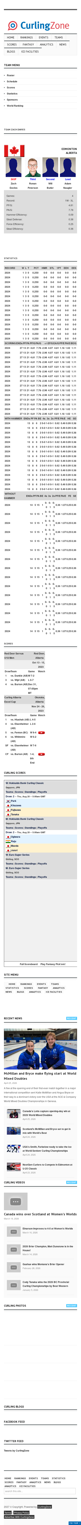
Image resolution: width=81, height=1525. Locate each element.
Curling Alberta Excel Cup (12, 699)
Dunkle (18, 675)
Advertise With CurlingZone (19, 1517)
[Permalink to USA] (14, 1148)
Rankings (26, 37)
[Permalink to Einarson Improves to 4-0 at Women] (14, 1231)
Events (43, 37)
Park (13, 801)
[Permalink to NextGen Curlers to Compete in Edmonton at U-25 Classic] (14, 1166)
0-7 (32, 680)
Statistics (12, 93)
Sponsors (12, 99)
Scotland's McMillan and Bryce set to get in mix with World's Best (47, 1131)
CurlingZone (44, 1506)
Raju (13, 841)
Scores (12, 44)
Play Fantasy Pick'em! (52, 964)
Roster (11, 75)
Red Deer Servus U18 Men (14, 656)
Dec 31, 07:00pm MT (33, 688)
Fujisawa (16, 810)
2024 (7, 272)
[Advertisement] (42, 244)
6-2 (34, 736)
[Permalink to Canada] (14, 1113)
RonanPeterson (33, 186)
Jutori (14, 850)
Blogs (11, 51)
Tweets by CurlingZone (16, 1450)
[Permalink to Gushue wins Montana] (14, 1267)
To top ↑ (74, 1523)
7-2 (32, 675)
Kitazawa (16, 805)
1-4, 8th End (32, 758)
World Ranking (15, 105)
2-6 (34, 724)
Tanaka (15, 814)
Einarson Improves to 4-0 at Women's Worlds (48, 1228)
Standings (30, 792)
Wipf (17, 680)
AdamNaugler (67, 186)
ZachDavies (13, 186)
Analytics (46, 44)
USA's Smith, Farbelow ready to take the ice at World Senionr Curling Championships (47, 1148)
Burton (18, 684)
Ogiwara (15, 836)
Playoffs (42, 792)
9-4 (34, 732)
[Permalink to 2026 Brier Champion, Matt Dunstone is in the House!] (14, 1249)
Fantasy (28, 44)
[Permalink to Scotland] (14, 1130)
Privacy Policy (21, 1512)
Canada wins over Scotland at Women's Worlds (40, 1214)
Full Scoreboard (29, 964)
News (62, 44)
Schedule (12, 81)
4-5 (34, 719)
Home (10, 37)
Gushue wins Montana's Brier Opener (43, 1264)
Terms (8, 1512)
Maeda (14, 845)
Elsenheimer (22, 724)
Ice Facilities (30, 51)
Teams (58, 37)
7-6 (34, 745)
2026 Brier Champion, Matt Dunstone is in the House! (48, 1248)
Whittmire (20, 736)
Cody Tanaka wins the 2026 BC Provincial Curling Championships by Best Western (46, 1284)
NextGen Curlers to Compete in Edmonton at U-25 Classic (47, 1166)
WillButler (50, 186)
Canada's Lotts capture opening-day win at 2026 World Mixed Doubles (46, 1113)
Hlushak (19, 719)
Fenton (18, 732)
